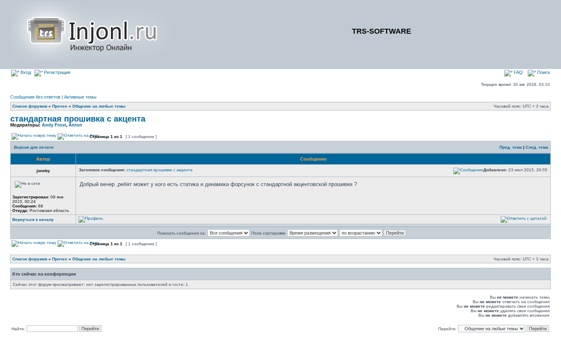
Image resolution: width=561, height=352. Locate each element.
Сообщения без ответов (35, 96)
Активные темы (80, 96)
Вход (25, 72)
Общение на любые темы (99, 106)
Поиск (543, 72)
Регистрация (56, 72)
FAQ (518, 72)
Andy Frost (54, 124)
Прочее (59, 106)
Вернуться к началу (33, 219)
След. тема (537, 147)
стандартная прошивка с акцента (77, 118)
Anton (75, 124)
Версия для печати (33, 147)
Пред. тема (510, 147)
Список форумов (29, 106)
